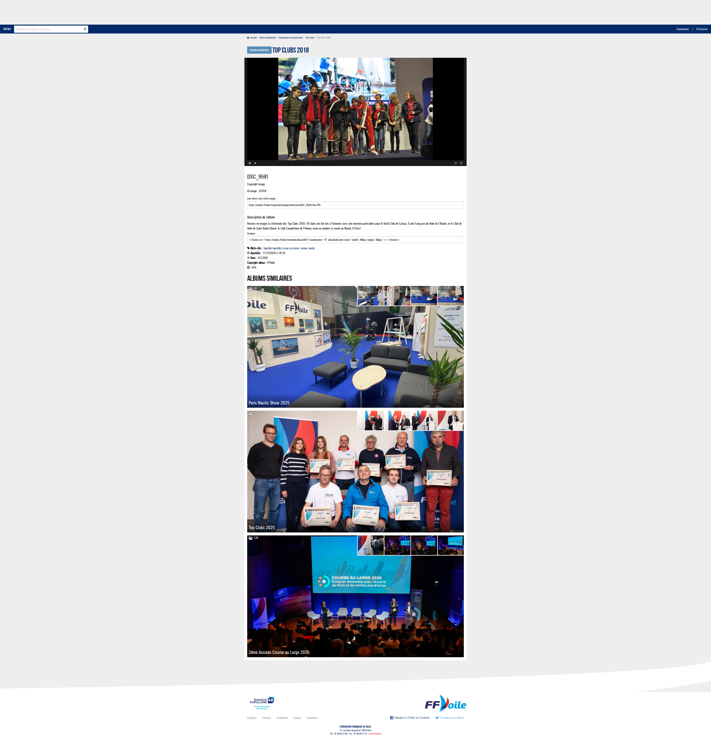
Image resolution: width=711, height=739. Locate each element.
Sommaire (312, 718)
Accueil (253, 37)
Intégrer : (252, 233)
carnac (304, 248)
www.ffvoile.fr (375, 733)
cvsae (285, 248)
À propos (251, 718)
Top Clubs (310, 37)
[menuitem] (252, 37)
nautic (311, 248)
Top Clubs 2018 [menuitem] (324, 37)
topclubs (277, 248)
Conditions (282, 718)
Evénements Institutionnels (291, 37)
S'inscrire (701, 29)
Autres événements (268, 37)
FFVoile (440, 11)
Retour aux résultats (259, 50)
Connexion (682, 29)
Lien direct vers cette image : (262, 198)
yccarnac (295, 248)
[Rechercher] (85, 29)
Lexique (297, 718)
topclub (268, 248)
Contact (266, 718)
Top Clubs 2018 (290, 51)
